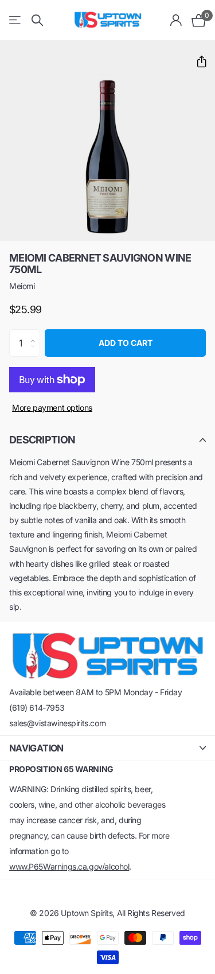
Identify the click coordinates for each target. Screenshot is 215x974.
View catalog (15, 20)
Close (107, 748)
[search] (37, 20)
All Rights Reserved (151, 913)
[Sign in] (176, 20)
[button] (197, 61)
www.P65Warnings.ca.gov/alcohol (69, 866)
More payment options (52, 407)
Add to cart (126, 343)
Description (42, 440)
